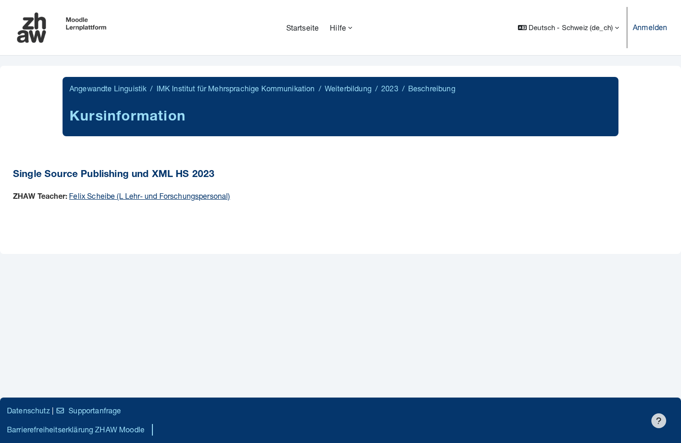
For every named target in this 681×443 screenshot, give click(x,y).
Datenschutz (28, 410)
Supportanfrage (95, 410)
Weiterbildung (348, 88)
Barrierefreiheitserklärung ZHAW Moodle (76, 429)
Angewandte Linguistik (107, 88)
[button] (568, 27)
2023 (389, 88)
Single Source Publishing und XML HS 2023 (113, 175)
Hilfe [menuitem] (338, 27)
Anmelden (650, 27)
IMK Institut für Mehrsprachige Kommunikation (236, 88)
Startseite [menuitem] (302, 27)
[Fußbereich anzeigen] (658, 420)
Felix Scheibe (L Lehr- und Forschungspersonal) (149, 195)
